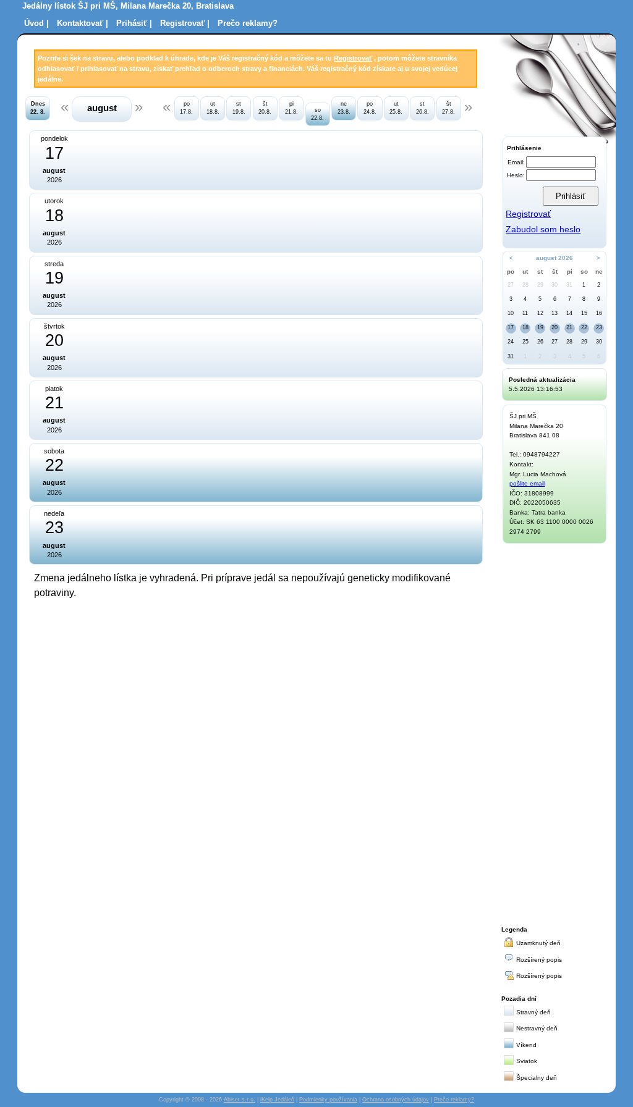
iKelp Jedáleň (277, 1099)
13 (554, 313)
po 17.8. (186, 108)
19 (540, 327)
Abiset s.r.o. (239, 1099)
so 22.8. (317, 114)
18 (525, 327)
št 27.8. (448, 108)
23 (599, 327)
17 (511, 327)
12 (540, 313)
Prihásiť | (134, 23)
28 (525, 285)
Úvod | (36, 23)
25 (525, 342)
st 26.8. (422, 108)
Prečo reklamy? (248, 23)
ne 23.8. (344, 108)
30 (554, 285)
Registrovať (353, 58)
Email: (516, 162)
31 (569, 285)
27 (511, 285)
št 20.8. (264, 108)
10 (511, 313)
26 (540, 342)
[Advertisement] (554, 732)
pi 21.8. (291, 108)
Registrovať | (185, 23)
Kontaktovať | (82, 23)
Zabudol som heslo (543, 229)
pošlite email (527, 483)
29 (540, 285)
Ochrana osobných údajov (395, 1099)
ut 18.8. (212, 108)
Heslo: (516, 175)
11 (525, 313)
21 (569, 327)
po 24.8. (369, 108)
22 (584, 327)
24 (511, 342)
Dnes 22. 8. (37, 108)
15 (584, 313)
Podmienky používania (328, 1099)
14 (569, 313)
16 (599, 313)
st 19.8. (238, 108)
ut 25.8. (395, 108)
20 (554, 327)
